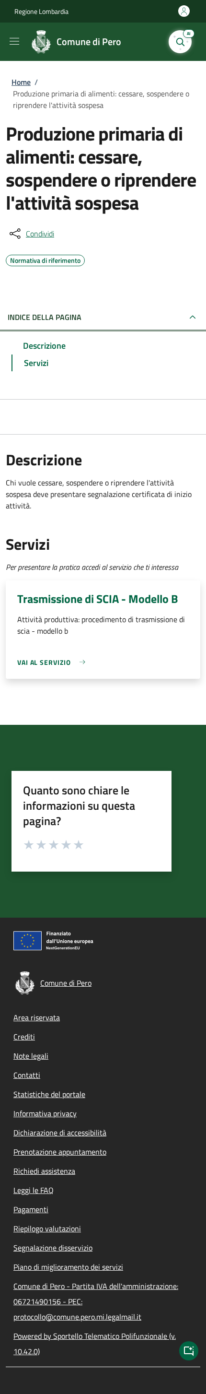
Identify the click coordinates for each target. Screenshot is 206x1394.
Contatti (26, 1075)
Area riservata (36, 1017)
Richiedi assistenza (44, 1171)
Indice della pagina (44, 317)
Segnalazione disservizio (52, 1247)
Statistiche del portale (49, 1094)
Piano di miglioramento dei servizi (68, 1267)
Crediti (24, 1036)
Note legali (30, 1056)
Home (21, 82)
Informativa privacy (45, 1113)
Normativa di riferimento (45, 259)
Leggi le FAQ (33, 1190)
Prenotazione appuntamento (59, 1152)
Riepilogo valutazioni (47, 1228)
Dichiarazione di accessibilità (59, 1132)
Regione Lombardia (41, 11)
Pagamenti (30, 1209)
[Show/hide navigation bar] (14, 41)
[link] (53, 662)
